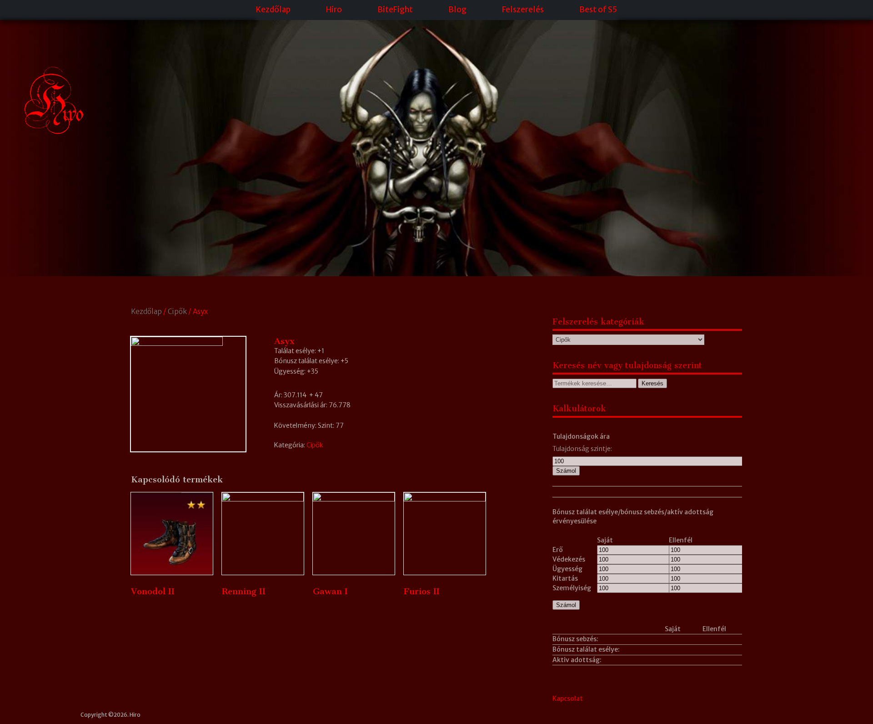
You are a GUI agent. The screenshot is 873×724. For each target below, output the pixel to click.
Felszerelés (523, 10)
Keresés (652, 383)
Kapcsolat (567, 698)
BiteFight (395, 10)
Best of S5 (598, 10)
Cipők (177, 311)
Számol (566, 470)
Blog (457, 10)
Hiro (334, 10)
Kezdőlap (273, 10)
